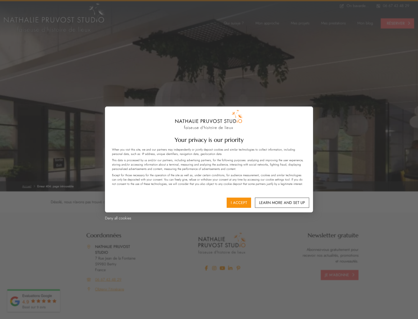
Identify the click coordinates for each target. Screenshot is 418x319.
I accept (239, 202)
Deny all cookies (118, 218)
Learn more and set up (282, 202)
